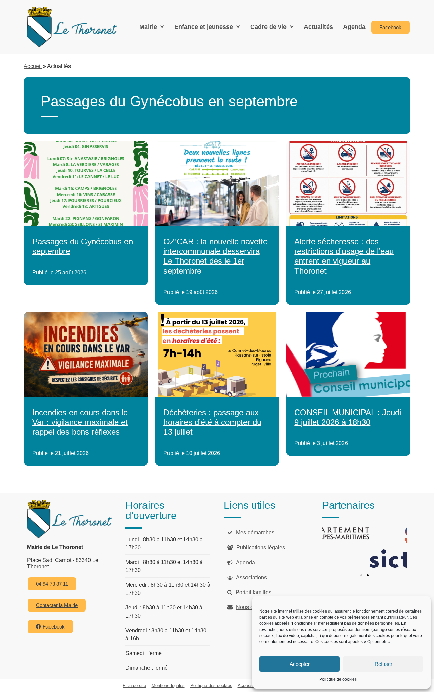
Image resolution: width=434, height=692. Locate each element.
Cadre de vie (268, 26)
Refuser (383, 664)
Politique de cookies (338, 679)
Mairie (148, 26)
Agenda (354, 26)
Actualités (318, 26)
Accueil (33, 66)
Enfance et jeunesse (203, 26)
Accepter (300, 664)
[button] (361, 575)
